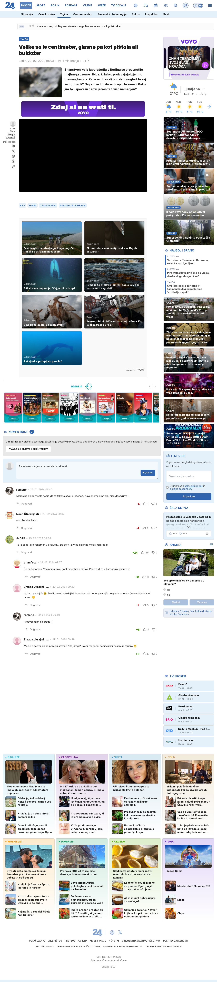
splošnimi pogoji (194, 485)
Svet (166, 14)
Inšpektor (151, 14)
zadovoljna (69, 757)
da (168, 589)
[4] (50, 407)
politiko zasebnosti (180, 488)
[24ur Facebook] (112, 932)
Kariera (82, 941)
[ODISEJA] (81, 386)
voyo (170, 841)
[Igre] (146, 5)
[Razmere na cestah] (166, 5)
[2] (13, 407)
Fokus (136, 14)
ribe (22, 205)
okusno (119, 841)
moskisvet (15, 841)
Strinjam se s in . (187, 487)
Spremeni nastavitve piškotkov (141, 941)
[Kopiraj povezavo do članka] (13, 166)
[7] (106, 407)
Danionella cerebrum (72, 205)
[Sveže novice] (22, 26)
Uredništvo (55, 941)
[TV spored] (156, 5)
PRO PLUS (70, 941)
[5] (69, 407)
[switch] (198, 5)
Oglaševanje (37, 941)
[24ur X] (120, 932)
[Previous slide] (149, 386)
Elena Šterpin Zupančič (10, 134)
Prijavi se (147, 472)
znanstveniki (48, 205)
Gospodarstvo (82, 14)
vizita (118, 757)
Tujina (64, 14)
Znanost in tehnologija (112, 14)
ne (168, 594)
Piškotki (113, 941)
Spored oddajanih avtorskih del (123, 946)
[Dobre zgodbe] (136, 5)
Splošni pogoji (45, 946)
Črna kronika (46, 14)
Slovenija (27, 14)
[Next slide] (155, 386)
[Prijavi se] (186, 5)
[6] (87, 407)
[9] (143, 407)
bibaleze (14, 757)
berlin (32, 205)
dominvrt (68, 841)
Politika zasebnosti (175, 941)
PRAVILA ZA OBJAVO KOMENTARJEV (28, 449)
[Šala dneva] (206, 533)
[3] (32, 407)
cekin (171, 757)
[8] (124, 407)
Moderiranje (98, 941)
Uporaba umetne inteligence (163, 946)
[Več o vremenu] (209, 106)
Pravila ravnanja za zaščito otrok (79, 946)
